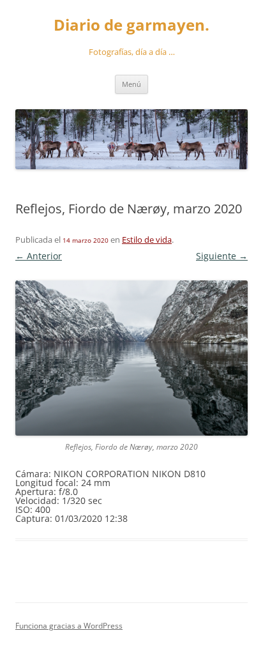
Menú (131, 84)
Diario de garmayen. (131, 25)
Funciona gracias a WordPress (69, 625)
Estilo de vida (147, 239)
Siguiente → (222, 256)
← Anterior (38, 256)
